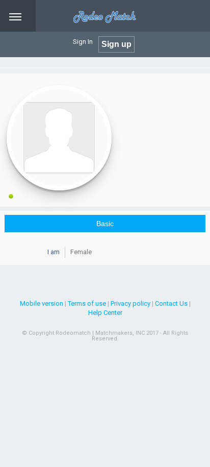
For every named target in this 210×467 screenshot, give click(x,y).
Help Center (105, 312)
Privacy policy (130, 303)
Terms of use (87, 303)
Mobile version (41, 303)
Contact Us (171, 303)
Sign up (116, 44)
